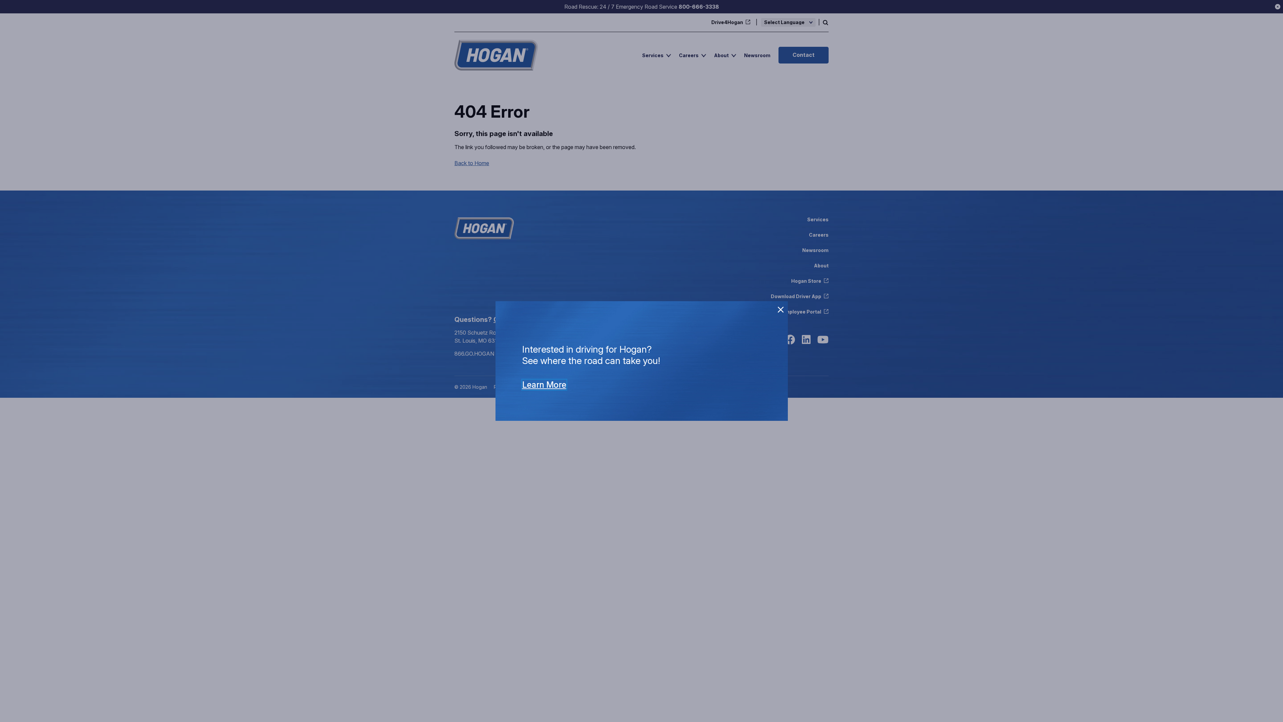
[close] (781, 310)
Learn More (544, 385)
